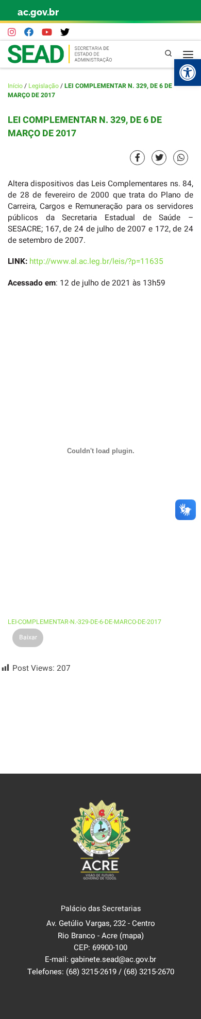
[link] (187, 72)
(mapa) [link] (132, 935)
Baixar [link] (28, 637)
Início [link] (15, 86)
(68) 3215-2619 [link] (91, 971)
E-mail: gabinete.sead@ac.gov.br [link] (100, 959)
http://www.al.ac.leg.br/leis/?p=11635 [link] (96, 261)
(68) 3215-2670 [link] (149, 971)
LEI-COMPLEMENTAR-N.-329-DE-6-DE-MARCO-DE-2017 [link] (84, 622)
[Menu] (188, 54)
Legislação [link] (43, 86)
